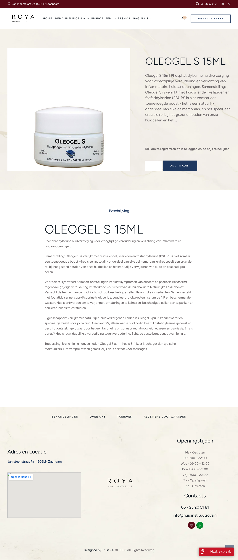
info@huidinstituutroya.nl (195, 515)
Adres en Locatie (26, 451)
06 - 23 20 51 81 (195, 507)
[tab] (119, 210)
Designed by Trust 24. (99, 550)
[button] (206, 4)
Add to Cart (180, 165)
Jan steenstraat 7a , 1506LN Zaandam (34, 461)
